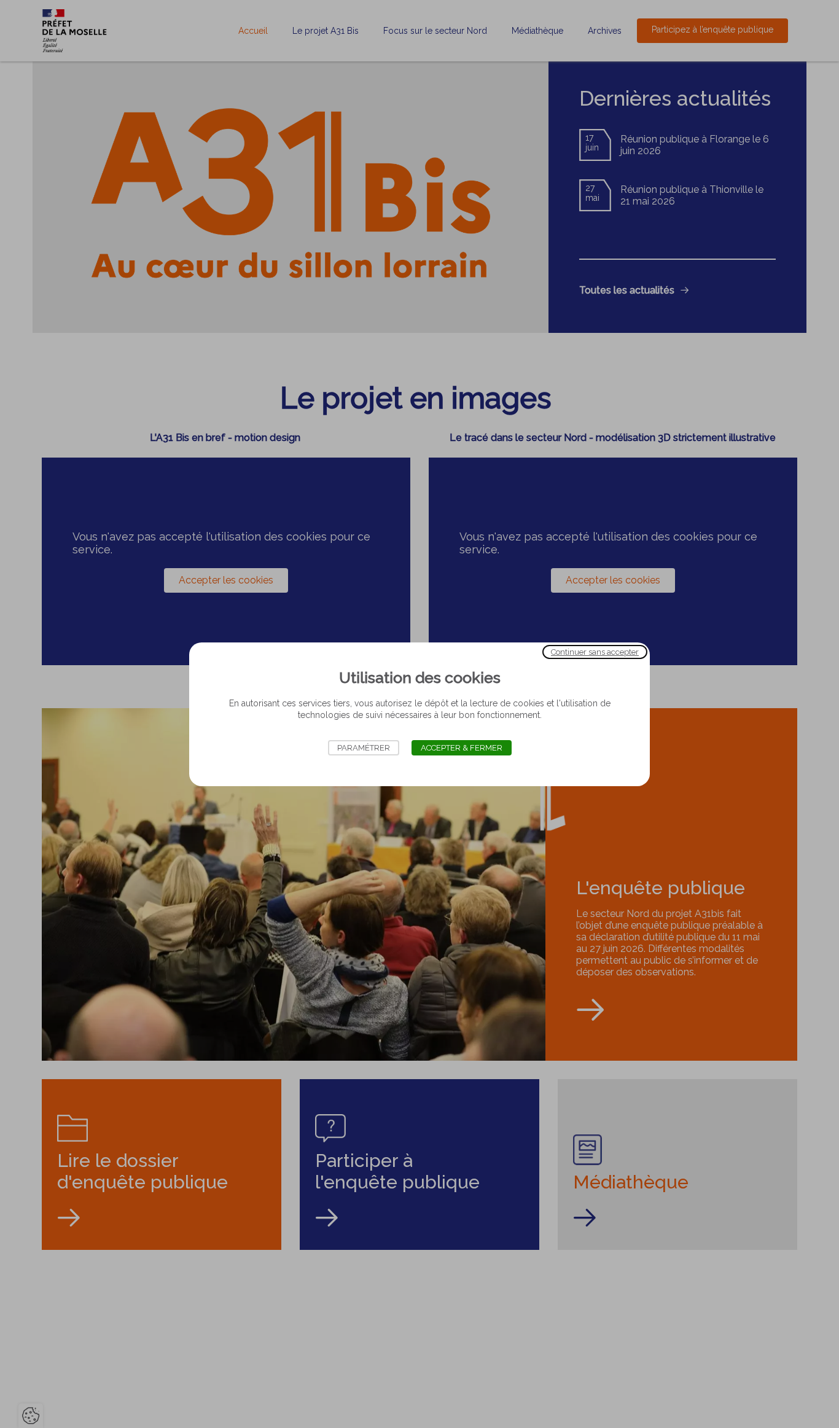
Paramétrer (363, 747)
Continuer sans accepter (595, 651)
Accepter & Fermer (461, 747)
